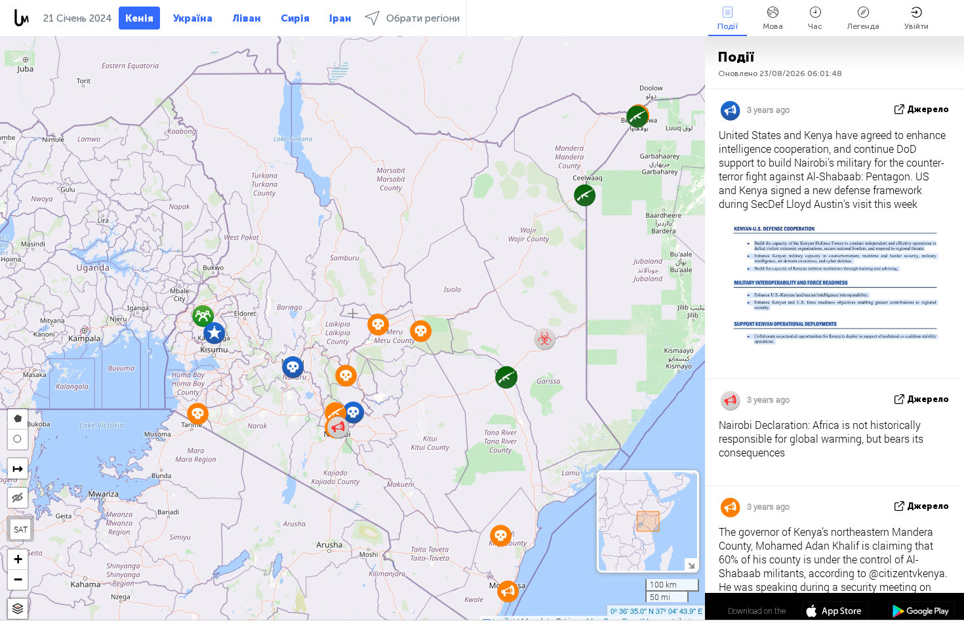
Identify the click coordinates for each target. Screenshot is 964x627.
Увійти (916, 26)
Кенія (139, 18)
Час (815, 26)
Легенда (863, 26)
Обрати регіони (423, 18)
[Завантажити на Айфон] (835, 612)
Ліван (246, 18)
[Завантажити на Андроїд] (921, 612)
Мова (773, 26)
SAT (21, 529)
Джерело (928, 109)
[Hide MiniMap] (691, 564)
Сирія (295, 18)
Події (727, 26)
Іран (340, 18)
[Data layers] (18, 609)
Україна (192, 18)
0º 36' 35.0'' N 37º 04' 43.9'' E (656, 610)
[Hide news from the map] (18, 498)
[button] (637, 116)
